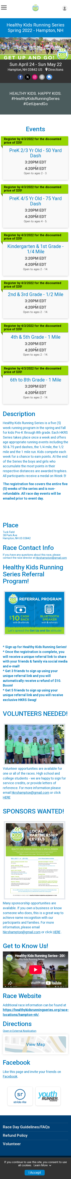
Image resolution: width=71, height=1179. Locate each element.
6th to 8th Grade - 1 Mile (35, 380)
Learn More (41, 1165)
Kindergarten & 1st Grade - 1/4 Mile (35, 248)
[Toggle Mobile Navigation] (4, 7)
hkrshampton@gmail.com (51, 557)
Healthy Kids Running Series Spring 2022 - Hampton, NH (35, 27)
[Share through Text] (49, 77)
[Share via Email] (42, 77)
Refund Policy (15, 1135)
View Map (35, 1044)
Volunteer (12, 1144)
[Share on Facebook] (20, 77)
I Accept (34, 1172)
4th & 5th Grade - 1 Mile (35, 337)
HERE (6, 797)
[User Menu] (64, 8)
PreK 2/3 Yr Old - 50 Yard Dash (35, 153)
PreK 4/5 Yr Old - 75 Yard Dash (35, 201)
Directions (55, 70)
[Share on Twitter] (27, 77)
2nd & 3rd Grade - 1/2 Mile (35, 294)
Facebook (10, 1076)
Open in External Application (19, 1030)
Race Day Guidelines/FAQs (26, 1127)
